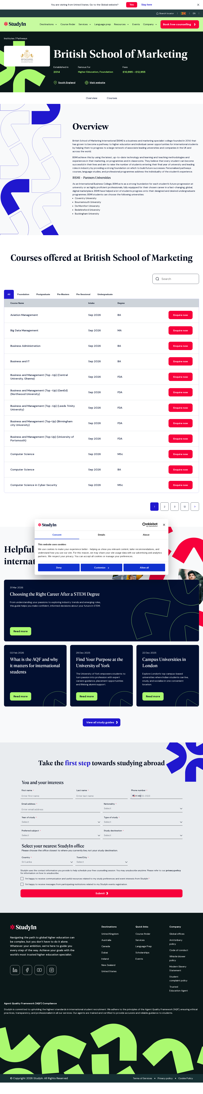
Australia (106, 940)
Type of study (112, 817)
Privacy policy (165, 1078)
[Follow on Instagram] (51, 970)
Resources (120, 24)
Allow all (144, 567)
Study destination (114, 830)
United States (109, 971)
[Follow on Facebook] (27, 970)
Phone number (139, 790)
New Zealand (108, 965)
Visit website (97, 82)
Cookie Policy (185, 1078)
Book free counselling (177, 24)
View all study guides (100, 722)
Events (136, 24)
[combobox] (136, 796)
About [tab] (146, 534)
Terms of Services (142, 1078)
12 (185, 506)
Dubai (105, 952)
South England (66, 82)
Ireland (105, 958)
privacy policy (173, 870)
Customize (99, 567)
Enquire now (180, 315)
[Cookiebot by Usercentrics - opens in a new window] (145, 525)
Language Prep (144, 946)
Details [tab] (101, 534)
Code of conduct (178, 950)
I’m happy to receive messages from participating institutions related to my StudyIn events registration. (76, 884)
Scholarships (142, 952)
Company (148, 24)
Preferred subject (31, 830)
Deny (59, 567)
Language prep (103, 24)
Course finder (67, 24)
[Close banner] (164, 525)
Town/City (83, 857)
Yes (132, 4)
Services (83, 24)
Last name (83, 790)
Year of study (29, 817)
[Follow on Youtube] (39, 970)
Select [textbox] (107, 808)
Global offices (176, 933)
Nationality (110, 804)
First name (28, 790)
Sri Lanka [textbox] (27, 861)
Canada (106, 946)
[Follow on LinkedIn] (15, 970)
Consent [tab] (56, 534)
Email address (29, 804)
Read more (21, 631)
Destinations (47, 24)
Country (27, 857)
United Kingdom (110, 933)
